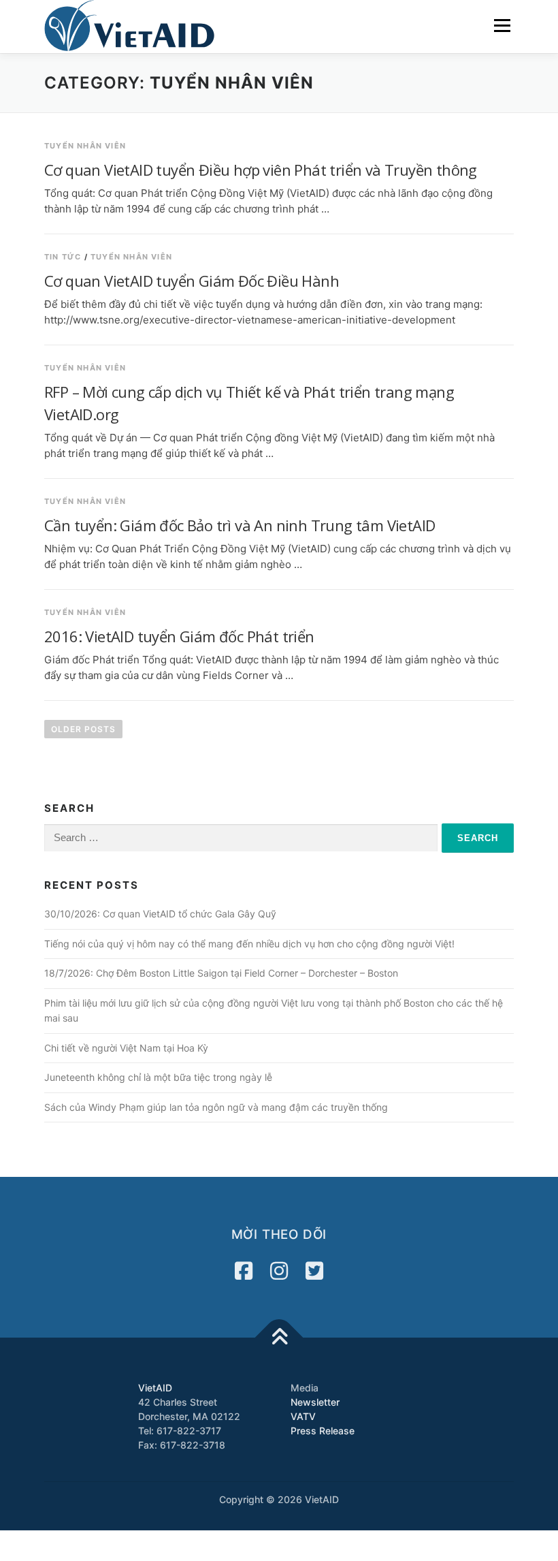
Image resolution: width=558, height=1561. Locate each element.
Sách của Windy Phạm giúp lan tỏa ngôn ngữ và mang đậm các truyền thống (216, 1107)
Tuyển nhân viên (85, 146)
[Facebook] (243, 1271)
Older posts (83, 729)
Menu (502, 25)
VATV (303, 1416)
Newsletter (315, 1402)
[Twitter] (314, 1271)
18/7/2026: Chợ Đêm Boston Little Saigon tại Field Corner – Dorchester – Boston (221, 973)
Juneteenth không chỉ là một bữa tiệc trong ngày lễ (158, 1077)
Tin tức (62, 257)
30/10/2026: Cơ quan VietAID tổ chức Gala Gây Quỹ (160, 913)
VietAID (155, 1387)
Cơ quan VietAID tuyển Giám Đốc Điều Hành (191, 280)
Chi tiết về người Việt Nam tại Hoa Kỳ (126, 1048)
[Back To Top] (279, 1338)
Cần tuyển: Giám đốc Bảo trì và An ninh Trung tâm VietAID (239, 525)
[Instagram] (279, 1271)
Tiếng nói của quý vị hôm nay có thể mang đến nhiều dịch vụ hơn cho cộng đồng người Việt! (249, 943)
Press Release (323, 1430)
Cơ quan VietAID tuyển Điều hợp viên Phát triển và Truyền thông (260, 169)
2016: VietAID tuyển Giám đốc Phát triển (179, 636)
